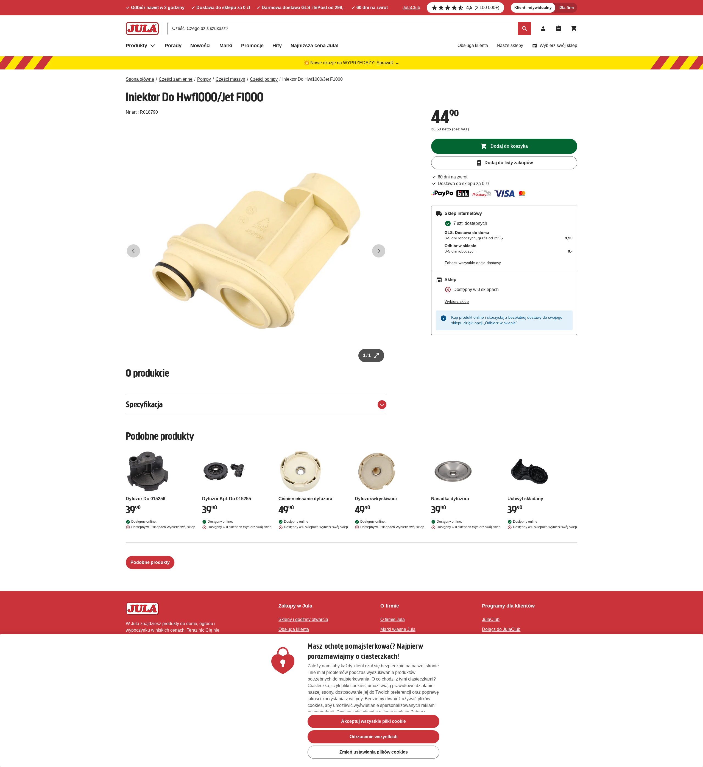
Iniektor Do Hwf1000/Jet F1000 (312, 79)
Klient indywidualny (533, 7)
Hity (277, 45)
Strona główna (140, 79)
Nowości (200, 45)
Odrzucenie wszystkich (374, 736)
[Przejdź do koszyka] (574, 28)
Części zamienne (176, 79)
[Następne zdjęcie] (378, 250)
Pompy (204, 79)
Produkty (136, 45)
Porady (173, 45)
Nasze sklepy (510, 45)
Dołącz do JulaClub (501, 629)
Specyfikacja (144, 404)
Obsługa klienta (472, 45)
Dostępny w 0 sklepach (163, 527)
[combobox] (349, 28)
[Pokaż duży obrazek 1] (256, 251)
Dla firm (566, 7)
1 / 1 (367, 355)
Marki (225, 45)
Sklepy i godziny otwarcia (303, 619)
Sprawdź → (387, 62)
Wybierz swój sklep (558, 45)
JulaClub (411, 7)
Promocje (252, 45)
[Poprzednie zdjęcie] (133, 250)
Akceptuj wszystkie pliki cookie (373, 721)
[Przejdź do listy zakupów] (558, 28)
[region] (351, 700)
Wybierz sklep (457, 301)
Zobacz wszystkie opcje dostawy (473, 263)
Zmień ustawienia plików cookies (373, 752)
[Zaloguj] (543, 28)
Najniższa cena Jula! (315, 45)
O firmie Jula (392, 619)
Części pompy (264, 79)
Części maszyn (230, 79)
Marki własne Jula (397, 629)
